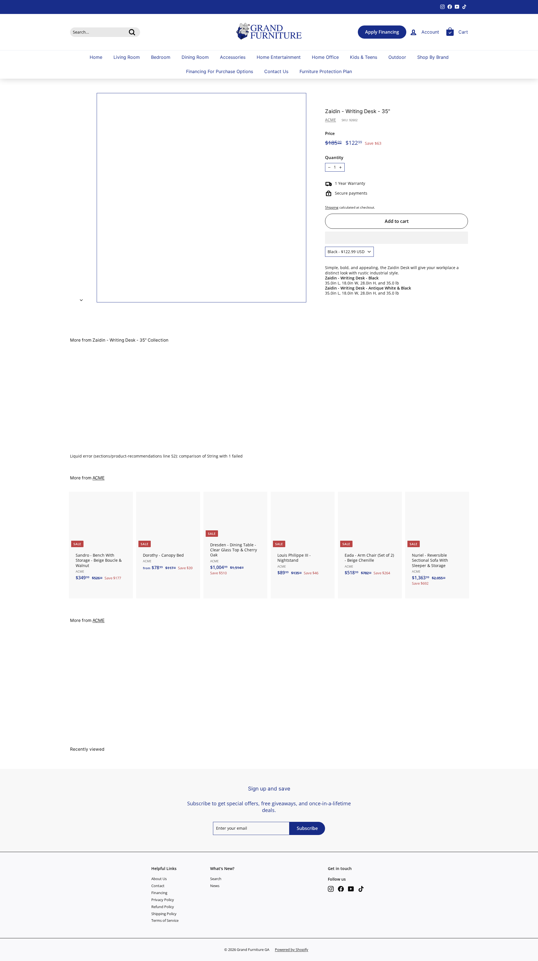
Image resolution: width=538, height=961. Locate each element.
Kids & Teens (363, 57)
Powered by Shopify (291, 949)
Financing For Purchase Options (219, 71)
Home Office (325, 57)
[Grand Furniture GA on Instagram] (331, 889)
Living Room (126, 57)
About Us (159, 878)
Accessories (232, 57)
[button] (396, 238)
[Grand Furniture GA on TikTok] (361, 889)
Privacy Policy (162, 899)
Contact (157, 885)
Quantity (334, 157)
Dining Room (195, 57)
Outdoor (397, 57)
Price (330, 133)
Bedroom (160, 57)
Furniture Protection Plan (326, 71)
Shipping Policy (164, 913)
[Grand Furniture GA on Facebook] (341, 889)
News (214, 885)
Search (215, 878)
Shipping (331, 207)
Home (96, 57)
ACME (330, 119)
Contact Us (276, 71)
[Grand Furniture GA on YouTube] (351, 889)
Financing (159, 892)
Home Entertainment (279, 57)
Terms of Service (164, 920)
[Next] (81, 298)
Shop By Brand (433, 57)
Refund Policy (162, 906)
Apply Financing (382, 32)
